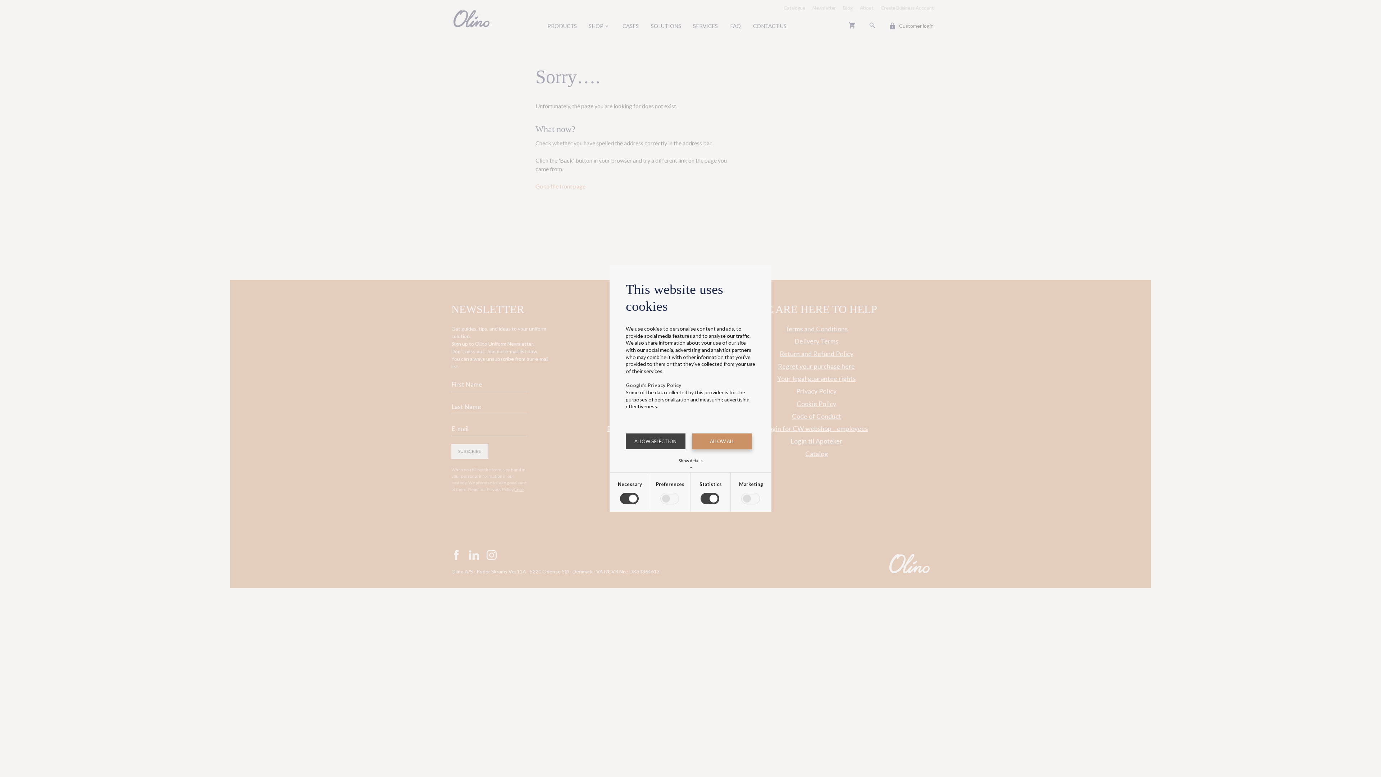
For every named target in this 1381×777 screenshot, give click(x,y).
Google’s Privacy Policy (654, 385)
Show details (691, 463)
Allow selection (655, 441)
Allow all (722, 441)
